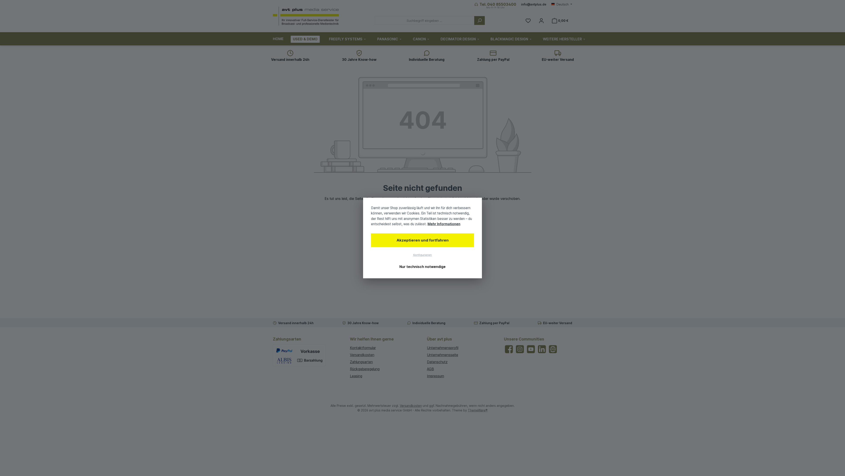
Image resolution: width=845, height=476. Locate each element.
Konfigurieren (422, 255)
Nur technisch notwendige (422, 266)
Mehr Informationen (444, 224)
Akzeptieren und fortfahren (423, 240)
